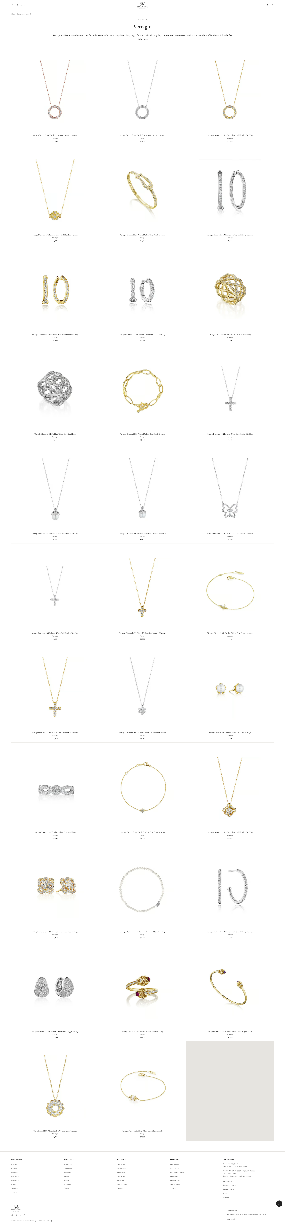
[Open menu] (12, 5)
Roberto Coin (175, 1180)
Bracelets (14, 1164)
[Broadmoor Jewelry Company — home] (16, 1208)
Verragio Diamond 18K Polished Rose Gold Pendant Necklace (55, 135)
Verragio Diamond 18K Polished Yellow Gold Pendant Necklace (230, 135)
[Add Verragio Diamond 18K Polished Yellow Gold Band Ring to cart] (271, 247)
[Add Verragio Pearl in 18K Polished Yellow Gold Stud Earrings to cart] (271, 646)
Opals (66, 1180)
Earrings (14, 1172)
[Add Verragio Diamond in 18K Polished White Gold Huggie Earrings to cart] (96, 944)
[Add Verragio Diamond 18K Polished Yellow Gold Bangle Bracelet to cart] (183, 148)
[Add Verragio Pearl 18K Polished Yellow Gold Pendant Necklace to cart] (96, 1044)
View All (14, 1192)
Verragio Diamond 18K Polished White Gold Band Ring (55, 832)
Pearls (66, 1176)
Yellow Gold (121, 1164)
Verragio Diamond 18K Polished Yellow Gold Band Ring (230, 334)
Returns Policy (228, 1189)
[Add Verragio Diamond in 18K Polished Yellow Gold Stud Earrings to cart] (96, 845)
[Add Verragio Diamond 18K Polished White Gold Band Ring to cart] (96, 745)
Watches (14, 1188)
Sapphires (68, 1168)
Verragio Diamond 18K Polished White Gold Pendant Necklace (142, 135)
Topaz (66, 1188)
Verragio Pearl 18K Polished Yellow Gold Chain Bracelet (142, 1131)
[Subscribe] (272, 1219)
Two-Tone (121, 1176)
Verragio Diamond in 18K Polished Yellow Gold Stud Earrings (55, 931)
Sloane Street (175, 1184)
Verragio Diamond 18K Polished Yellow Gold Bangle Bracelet (142, 235)
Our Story (226, 1193)
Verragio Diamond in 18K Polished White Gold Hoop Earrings (230, 235)
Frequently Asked (230, 1185)
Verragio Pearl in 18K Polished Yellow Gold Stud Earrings (230, 732)
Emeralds (67, 1172)
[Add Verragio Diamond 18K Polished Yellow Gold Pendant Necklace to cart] (271, 48)
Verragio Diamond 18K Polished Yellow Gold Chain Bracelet (142, 832)
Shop (13, 14)
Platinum (120, 1180)
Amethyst (67, 1184)
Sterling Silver (122, 1184)
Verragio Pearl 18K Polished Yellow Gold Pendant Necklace (55, 1131)
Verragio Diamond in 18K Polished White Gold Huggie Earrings (55, 1031)
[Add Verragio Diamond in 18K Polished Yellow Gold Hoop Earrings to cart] (96, 247)
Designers (20, 14)
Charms (14, 1168)
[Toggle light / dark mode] (51, 1221)
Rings (13, 1184)
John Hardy (174, 1168)
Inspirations (227, 1181)
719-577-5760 (231, 1173)
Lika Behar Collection (178, 1172)
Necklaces (15, 1176)
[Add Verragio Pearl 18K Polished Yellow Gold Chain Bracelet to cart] (183, 1044)
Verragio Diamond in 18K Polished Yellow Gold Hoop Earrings (55, 334)
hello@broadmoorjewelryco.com (240, 1176)
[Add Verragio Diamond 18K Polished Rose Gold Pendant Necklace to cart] (96, 48)
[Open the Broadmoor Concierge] (279, 1203)
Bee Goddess (175, 1164)
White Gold (121, 1168)
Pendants (14, 1180)
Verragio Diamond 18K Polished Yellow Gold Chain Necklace (230, 633)
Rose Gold (121, 1172)
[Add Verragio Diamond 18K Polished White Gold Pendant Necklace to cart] (183, 48)
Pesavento (174, 1176)
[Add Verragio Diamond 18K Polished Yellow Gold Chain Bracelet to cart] (183, 745)
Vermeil (120, 1188)
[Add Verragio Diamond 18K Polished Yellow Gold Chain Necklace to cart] (271, 546)
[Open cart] (273, 5)
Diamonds (68, 1164)
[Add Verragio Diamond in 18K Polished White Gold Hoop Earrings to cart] (271, 148)
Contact (226, 1197)
